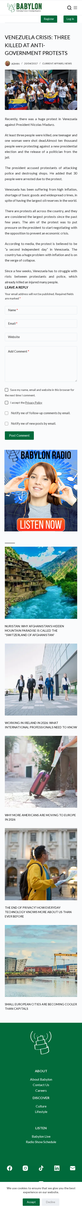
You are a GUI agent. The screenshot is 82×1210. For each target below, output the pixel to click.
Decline (50, 1202)
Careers (41, 1090)
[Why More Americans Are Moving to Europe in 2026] (41, 772)
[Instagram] (25, 1168)
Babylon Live (41, 1136)
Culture (41, 1106)
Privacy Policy (33, 402)
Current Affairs (52, 63)
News (68, 63)
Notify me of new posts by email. (33, 423)
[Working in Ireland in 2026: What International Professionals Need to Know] (41, 680)
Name (13, 310)
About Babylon (41, 1079)
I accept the (26, 402)
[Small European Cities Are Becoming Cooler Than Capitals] (41, 961)
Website (14, 337)
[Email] (72, 1168)
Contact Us (41, 1085)
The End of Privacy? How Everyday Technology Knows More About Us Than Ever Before (38, 912)
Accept (31, 1202)
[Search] (69, 8)
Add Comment (18, 351)
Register (49, 19)
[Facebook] (9, 1168)
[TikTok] (41, 1168)
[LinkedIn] (57, 1168)
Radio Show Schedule (41, 1142)
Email (12, 323)
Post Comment (19, 435)
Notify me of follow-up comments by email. (40, 413)
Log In (70, 19)
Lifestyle (41, 1112)
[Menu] (75, 7)
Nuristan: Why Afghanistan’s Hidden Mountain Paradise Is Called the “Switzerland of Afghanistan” (34, 630)
